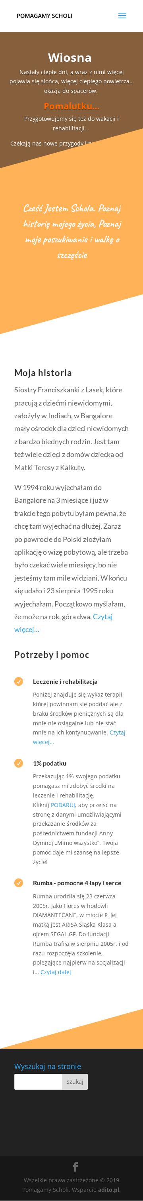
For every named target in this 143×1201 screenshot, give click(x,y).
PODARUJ (63, 805)
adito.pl (108, 1189)
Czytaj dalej (56, 972)
